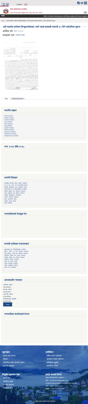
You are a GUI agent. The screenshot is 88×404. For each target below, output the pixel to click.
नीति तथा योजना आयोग (10, 261)
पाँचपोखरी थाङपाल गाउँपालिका (11, 136)
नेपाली (25, 4)
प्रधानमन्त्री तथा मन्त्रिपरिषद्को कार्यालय (15, 189)
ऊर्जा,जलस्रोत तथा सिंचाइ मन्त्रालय (14, 193)
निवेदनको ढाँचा (8, 388)
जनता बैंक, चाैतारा (8, 290)
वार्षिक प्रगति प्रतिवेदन (54, 356)
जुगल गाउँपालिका (8, 122)
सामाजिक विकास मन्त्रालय (11, 259)
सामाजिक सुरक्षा (8, 381)
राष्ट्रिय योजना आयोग (10, 201)
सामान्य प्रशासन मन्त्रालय (11, 197)
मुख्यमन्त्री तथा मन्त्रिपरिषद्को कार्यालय (15, 249)
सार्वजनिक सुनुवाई (52, 362)
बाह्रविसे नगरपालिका (9, 118)
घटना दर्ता (6, 378)
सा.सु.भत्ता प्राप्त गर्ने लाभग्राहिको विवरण (15, 185)
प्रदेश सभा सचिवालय (10, 267)
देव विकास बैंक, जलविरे (9, 299)
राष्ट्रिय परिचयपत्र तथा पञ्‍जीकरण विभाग (15, 187)
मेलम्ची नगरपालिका (8, 116)
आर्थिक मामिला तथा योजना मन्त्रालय (14, 257)
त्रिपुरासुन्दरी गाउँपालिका (10, 132)
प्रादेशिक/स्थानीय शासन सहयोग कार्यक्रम (15, 183)
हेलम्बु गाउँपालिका (8, 126)
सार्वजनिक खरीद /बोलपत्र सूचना (13, 362)
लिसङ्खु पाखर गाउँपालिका (10, 134)
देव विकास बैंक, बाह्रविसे (9, 294)
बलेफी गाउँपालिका (8, 124)
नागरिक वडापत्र (8, 385)
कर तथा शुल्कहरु (8, 366)
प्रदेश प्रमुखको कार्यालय (11, 263)
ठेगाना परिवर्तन (8, 203)
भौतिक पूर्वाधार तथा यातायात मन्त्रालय (14, 191)
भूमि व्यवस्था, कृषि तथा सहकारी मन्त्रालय (16, 253)
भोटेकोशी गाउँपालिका (9, 130)
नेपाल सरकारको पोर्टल (10, 199)
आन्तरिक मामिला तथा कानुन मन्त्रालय (14, 255)
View (7, 99)
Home (3, 21)
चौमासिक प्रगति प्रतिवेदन (55, 359)
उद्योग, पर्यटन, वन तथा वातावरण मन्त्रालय (16, 251)
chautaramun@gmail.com (59, 380)
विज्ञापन (5, 359)
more (7, 304)
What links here (17, 99)
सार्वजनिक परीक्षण (52, 366)
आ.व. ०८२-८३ (18, 31)
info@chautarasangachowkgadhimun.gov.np (61, 383)
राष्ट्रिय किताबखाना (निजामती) (12, 195)
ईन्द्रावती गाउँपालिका (9, 120)
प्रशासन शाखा (20, 35)
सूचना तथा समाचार (9, 356)
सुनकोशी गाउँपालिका (9, 128)
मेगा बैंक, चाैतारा (7, 285)
